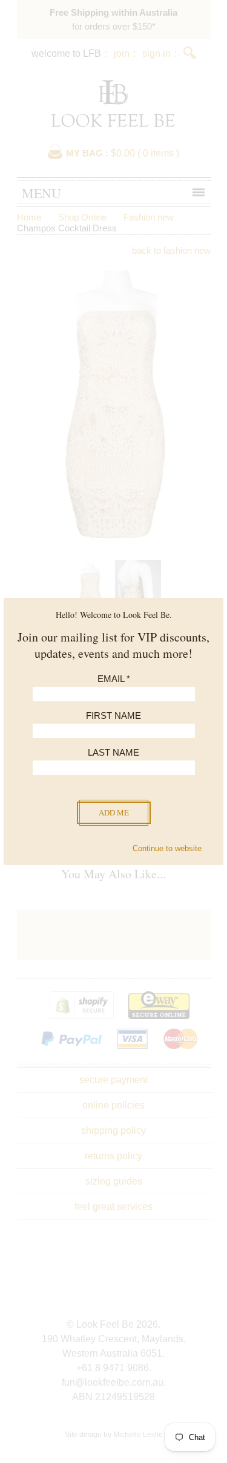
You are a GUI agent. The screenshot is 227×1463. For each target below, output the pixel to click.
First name (113, 715)
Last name (113, 752)
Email (113, 679)
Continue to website (167, 848)
